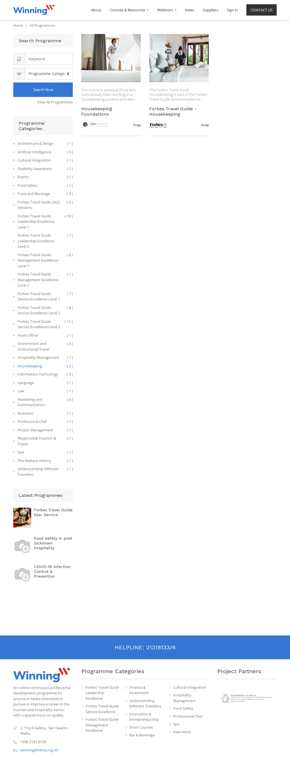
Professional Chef (187, 716)
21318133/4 (161, 647)
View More (182, 731)
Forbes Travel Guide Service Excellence (102, 708)
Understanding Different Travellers (145, 703)
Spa (176, 723)
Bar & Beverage (142, 734)
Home (18, 25)
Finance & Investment (139, 690)
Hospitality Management (184, 697)
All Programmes (42, 25)
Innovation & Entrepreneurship (144, 716)
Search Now (43, 89)
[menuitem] (96, 10)
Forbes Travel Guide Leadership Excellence (102, 693)
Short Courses (141, 727)
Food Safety (183, 708)
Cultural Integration (189, 687)
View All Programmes (55, 102)
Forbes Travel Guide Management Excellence (102, 725)
